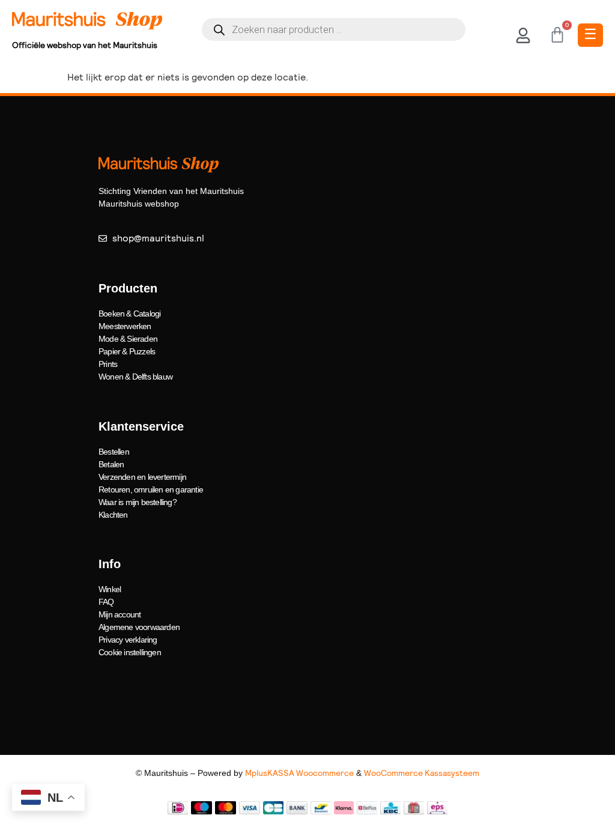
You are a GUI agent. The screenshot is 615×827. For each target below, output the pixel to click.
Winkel (109, 589)
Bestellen (113, 451)
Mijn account (119, 614)
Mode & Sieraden (127, 339)
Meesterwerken (124, 326)
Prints (107, 364)
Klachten (113, 515)
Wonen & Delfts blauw (135, 376)
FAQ (106, 602)
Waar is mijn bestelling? (137, 502)
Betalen (111, 464)
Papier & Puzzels (126, 351)
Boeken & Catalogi (129, 313)
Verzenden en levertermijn (142, 477)
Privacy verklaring (127, 639)
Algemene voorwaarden (139, 627)
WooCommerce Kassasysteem (421, 773)
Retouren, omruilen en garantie (150, 489)
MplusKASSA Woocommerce (299, 773)
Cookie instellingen (129, 652)
